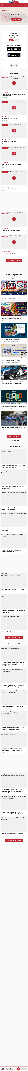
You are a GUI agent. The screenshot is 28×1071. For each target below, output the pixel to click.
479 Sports (5, 92)
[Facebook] (12, 66)
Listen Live (17, 19)
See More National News (14, 840)
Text (17, 40)
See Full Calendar (14, 436)
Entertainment (14, 446)
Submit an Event (15, 440)
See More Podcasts (14, 260)
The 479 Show (6, 116)
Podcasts (14, 73)
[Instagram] (16, 66)
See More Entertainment (14, 637)
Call (12, 40)
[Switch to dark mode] (2, 5)
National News (14, 643)
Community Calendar (14, 275)
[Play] (18, 1068)
